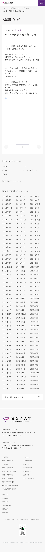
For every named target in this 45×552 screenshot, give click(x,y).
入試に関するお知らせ (14, 397)
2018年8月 (6, 318)
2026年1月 (20, 204)
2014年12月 (35, 373)
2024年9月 (7, 223)
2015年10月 (21, 361)
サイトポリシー (35, 519)
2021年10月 (35, 267)
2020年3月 (7, 294)
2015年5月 (6, 369)
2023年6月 (7, 243)
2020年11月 (21, 282)
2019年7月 (34, 302)
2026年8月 (7, 196)
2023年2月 (21, 247)
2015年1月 (20, 373)
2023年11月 (21, 235)
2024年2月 (21, 231)
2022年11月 (21, 251)
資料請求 (5, 498)
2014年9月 (34, 376)
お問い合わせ (6, 505)
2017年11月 (7, 329)
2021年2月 (20, 278)
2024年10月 (35, 219)
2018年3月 (34, 322)
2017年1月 (20, 341)
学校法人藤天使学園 (9, 489)
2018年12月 (35, 310)
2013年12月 (35, 388)
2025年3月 (7, 216)
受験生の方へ (27, 457)
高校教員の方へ (28, 461)
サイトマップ (24, 519)
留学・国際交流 (7, 475)
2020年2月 (21, 294)
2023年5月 (21, 243)
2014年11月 (7, 376)
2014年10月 (21, 376)
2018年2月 (6, 326)
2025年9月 (34, 208)
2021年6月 (6, 274)
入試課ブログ (25, 8)
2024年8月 (21, 223)
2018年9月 (34, 314)
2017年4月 (20, 337)
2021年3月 (6, 278)
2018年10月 (21, 314)
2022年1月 (34, 263)
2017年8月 (6, 333)
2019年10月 (35, 298)
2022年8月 (21, 255)
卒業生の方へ (27, 468)
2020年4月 (34, 290)
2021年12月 (7, 267)
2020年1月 (34, 294)
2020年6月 (7, 290)
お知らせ (5, 495)
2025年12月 (35, 204)
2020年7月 (34, 286)
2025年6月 (34, 212)
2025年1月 (34, 216)
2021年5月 (20, 274)
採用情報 (5, 512)
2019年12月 (7, 298)
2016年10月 (21, 345)
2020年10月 (35, 282)
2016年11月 (7, 345)
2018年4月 (20, 322)
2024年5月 (21, 227)
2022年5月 (21, 259)
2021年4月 (34, 274)
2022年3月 (7, 263)
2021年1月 (34, 278)
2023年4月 (34, 243)
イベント (5, 170)
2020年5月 (21, 290)
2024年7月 (34, 223)
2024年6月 (7, 227)
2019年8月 (20, 302)
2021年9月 (6, 271)
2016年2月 (6, 357)
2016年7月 (20, 349)
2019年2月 (6, 310)
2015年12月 (35, 357)
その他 (5, 174)
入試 (25, 166)
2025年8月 (7, 212)
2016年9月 (34, 345)
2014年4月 (20, 384)
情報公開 (5, 509)
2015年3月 (34, 369)
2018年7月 (20, 318)
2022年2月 (21, 263)
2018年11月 (7, 314)
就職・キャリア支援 (9, 471)
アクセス (5, 502)
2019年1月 (20, 310)
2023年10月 (35, 235)
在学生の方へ (27, 464)
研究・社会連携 (7, 478)
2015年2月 (6, 373)
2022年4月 (34, 259)
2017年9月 (34, 329)
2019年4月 (20, 306)
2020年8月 (21, 286)
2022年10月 (35, 251)
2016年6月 (34, 349)
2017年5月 (6, 337)
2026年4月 (21, 200)
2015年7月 (20, 365)
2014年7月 (20, 380)
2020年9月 (7, 286)
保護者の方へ (27, 471)
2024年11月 (21, 219)
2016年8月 (6, 349)
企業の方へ (27, 475)
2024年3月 (7, 231)
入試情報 (13, 8)
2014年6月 (34, 380)
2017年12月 (35, 326)
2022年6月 (7, 259)
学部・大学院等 (7, 461)
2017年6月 (34, 333)
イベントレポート (30, 170)
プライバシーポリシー (11, 519)
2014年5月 (6, 384)
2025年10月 (21, 208)
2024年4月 (34, 227)
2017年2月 (6, 341)
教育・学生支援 (7, 468)
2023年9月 (7, 239)
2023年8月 (21, 239)
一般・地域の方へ (29, 478)
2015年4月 (20, 369)
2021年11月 (21, 267)
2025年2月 (21, 216)
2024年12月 (7, 219)
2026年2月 (7, 204)
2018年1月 (20, 326)
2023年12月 (7, 235)
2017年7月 (20, 333)
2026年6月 (34, 196)
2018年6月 (34, 318)
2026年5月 (7, 200)
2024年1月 (34, 231)
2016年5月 (6, 353)
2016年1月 (20, 357)
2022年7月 (34, 255)
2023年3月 (7, 247)
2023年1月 (34, 247)
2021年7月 (34, 271)
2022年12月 (7, 251)
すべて (5, 166)
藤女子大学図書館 (8, 482)
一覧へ (22, 147)
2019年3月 (34, 306)
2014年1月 (20, 388)
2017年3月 (34, 337)
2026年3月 (34, 200)
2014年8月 (6, 380)
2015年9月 (34, 361)
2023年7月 (34, 239)
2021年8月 (20, 271)
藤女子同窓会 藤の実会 (10, 485)
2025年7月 (21, 212)
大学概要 (5, 457)
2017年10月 (21, 329)
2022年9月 (7, 255)
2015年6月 (34, 365)
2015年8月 (6, 365)
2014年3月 (34, 384)
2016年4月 (20, 353)
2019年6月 (6, 306)
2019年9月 (6, 302)
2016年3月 (34, 353)
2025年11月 (7, 208)
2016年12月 (35, 341)
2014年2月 (6, 388)
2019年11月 (21, 298)
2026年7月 (21, 196)
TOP (4, 8)
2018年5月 (6, 322)
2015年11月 (7, 361)
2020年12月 (7, 282)
